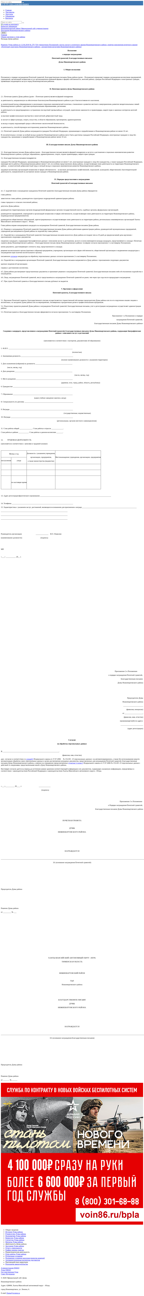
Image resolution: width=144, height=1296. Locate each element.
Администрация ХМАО (10, 1268)
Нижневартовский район (24, 28)
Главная (8, 10)
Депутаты (9, 14)
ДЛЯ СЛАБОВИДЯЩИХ (19, 4)
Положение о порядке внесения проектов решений (25, 1258)
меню (4, 33)
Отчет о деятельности (13, 1248)
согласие (14, 256)
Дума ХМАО (6, 1270)
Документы (9, 12)
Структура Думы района (14, 1240)
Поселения (15, 30)
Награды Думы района (14, 1242)
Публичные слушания (13, 1256)
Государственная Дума (9, 1272)
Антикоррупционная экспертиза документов (22, 1260)
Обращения (9, 16)
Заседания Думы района (14, 1246)
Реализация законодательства (16, 1264)
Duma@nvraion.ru (13, 1293)
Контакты (9, 18)
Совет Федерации (8, 1274)
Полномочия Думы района (15, 1236)
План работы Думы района (15, 1254)
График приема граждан (14, 1250)
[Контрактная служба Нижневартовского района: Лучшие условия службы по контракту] (10, 24)
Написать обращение (9, 26)
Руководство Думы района (15, 1234)
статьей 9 (29, 759)
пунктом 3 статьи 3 (75, 763)
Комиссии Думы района (14, 1238)
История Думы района (14, 1232)
